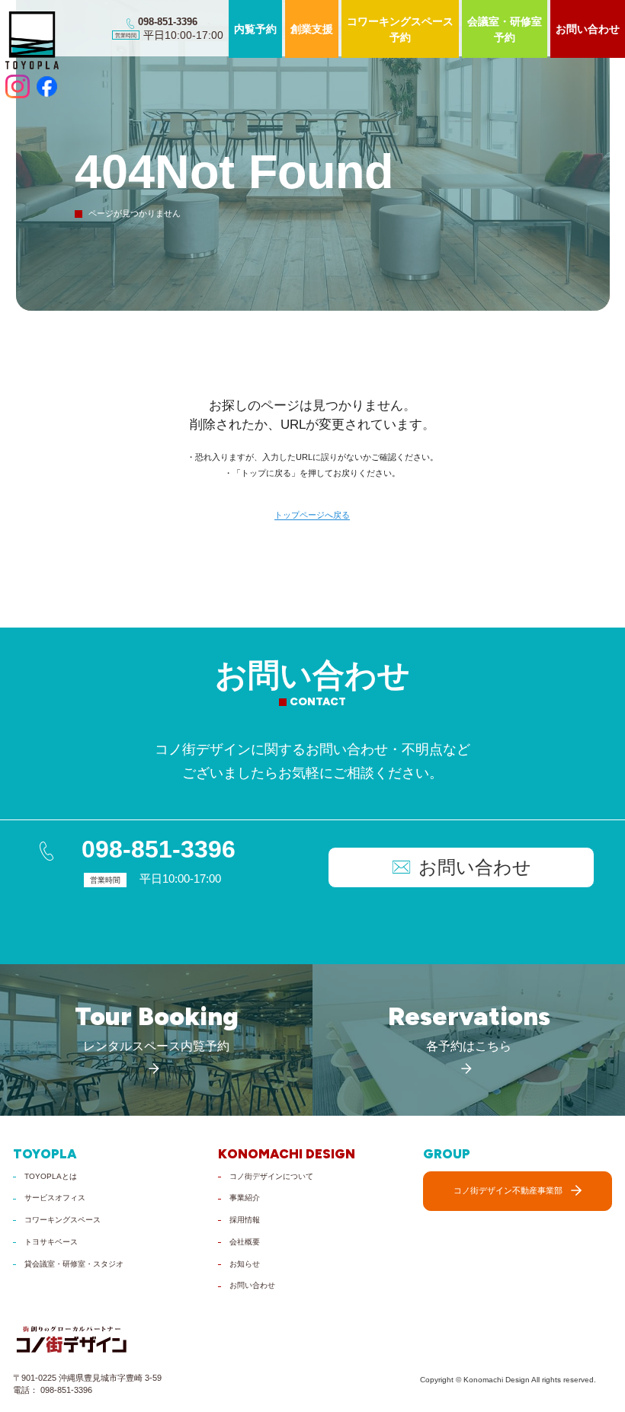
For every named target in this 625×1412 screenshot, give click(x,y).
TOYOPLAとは (50, 1176)
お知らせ (244, 1264)
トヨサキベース (51, 1242)
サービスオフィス (54, 1197)
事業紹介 (244, 1197)
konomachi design (286, 1154)
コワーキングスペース (62, 1220)
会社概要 (244, 1242)
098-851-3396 (159, 849)
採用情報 (244, 1220)
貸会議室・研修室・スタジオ (73, 1264)
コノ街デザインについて (271, 1176)
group (446, 1154)
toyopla (45, 1154)
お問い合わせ (252, 1285)
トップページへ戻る (312, 515)
